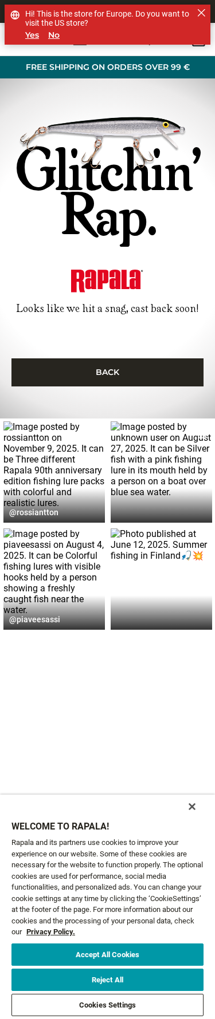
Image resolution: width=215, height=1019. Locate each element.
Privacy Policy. (50, 931)
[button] (54, 472)
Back (107, 372)
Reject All (107, 979)
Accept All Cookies (107, 954)
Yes (32, 35)
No (54, 35)
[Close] (192, 806)
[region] (107, 907)
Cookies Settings (107, 1005)
